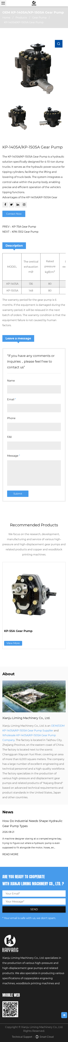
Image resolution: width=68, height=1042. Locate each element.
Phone (11, 418)
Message (13, 455)
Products (21, 17)
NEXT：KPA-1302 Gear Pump (20, 231)
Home (6, 17)
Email (11, 399)
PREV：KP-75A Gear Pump (19, 226)
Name (11, 380)
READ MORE (10, 854)
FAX (9, 437)
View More (13, 643)
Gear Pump (39, 17)
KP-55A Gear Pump (18, 631)
